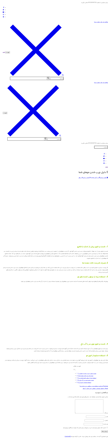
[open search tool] (37, 76)
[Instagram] (3, 15)
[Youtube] (3, 12)
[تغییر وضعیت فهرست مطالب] (74, 370)
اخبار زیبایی (86, 178)
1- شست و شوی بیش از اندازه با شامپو (87, 373)
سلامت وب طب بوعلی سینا (101, 22)
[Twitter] (3, 10)
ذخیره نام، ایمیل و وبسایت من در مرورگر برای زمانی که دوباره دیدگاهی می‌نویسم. (84, 428)
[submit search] (48, 78)
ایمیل (106, 420)
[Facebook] (3, 8)
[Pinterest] (3, 17)
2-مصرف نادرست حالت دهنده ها (85, 376)
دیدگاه (106, 413)
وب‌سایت (105, 424)
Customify (68, 436)
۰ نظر (80, 178)
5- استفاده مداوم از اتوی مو (84, 382)
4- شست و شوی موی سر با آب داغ (86, 380)
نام (107, 417)
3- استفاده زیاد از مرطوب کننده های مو (87, 378)
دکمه (4, 52)
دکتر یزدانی (103, 178)
